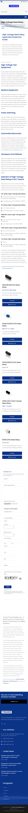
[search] (26, 11)
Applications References (19, 25)
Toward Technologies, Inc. (17, 807)
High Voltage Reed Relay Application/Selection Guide (12, 27)
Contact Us (6, 683)
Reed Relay (5, 681)
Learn (10, 25)
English (25, 1)
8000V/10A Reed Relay (11, 440)
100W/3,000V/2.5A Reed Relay (11, 325)
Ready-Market (20, 811)
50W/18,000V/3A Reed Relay (11, 286)
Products (6, 796)
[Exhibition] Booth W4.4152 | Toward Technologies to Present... (11, 772)
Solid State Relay (20, 679)
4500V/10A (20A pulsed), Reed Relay (12, 402)
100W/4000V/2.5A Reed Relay (11, 363)
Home (6, 25)
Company (6, 790)
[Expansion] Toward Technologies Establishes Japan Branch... (11, 764)
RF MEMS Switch (13, 681)
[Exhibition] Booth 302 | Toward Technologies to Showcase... (10, 756)
